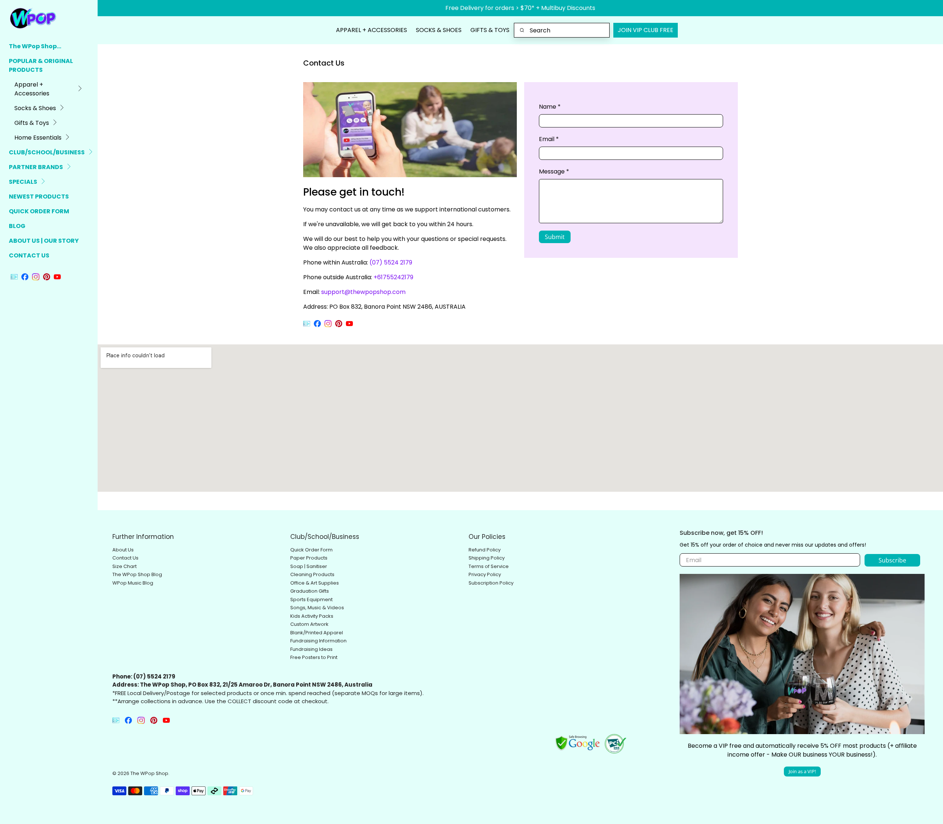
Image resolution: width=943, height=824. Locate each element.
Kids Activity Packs (311, 616)
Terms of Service (489, 566)
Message (554, 171)
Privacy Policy (485, 574)
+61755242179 (393, 277)
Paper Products (308, 557)
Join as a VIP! (802, 771)
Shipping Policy (487, 557)
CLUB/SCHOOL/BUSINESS (47, 152)
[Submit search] (522, 30)
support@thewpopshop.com (363, 292)
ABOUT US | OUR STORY (44, 240)
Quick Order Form (311, 549)
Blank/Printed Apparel (316, 632)
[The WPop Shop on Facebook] (25, 278)
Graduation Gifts (309, 591)
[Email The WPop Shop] (14, 278)
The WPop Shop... (35, 46)
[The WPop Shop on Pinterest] (46, 278)
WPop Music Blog (132, 582)
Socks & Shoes (35, 108)
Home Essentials (38, 137)
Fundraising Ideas (311, 649)
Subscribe (892, 560)
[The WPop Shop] (41, 18)
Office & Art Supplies (314, 582)
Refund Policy (485, 549)
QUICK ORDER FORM (39, 211)
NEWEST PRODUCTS (39, 196)
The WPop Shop (149, 773)
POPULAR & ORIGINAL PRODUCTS (41, 65)
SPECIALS (23, 182)
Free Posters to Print (313, 657)
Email (549, 139)
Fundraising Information (318, 640)
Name (550, 106)
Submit (555, 237)
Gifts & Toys (31, 123)
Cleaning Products (312, 574)
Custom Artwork (309, 624)
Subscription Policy (491, 582)
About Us (123, 549)
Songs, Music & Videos (317, 607)
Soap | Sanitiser (308, 566)
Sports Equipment (311, 599)
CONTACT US (29, 255)
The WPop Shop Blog (137, 574)
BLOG (17, 226)
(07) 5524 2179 (390, 262)
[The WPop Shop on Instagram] (35, 278)
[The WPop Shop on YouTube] (57, 278)
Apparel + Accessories (31, 89)
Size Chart (124, 566)
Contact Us (125, 557)
